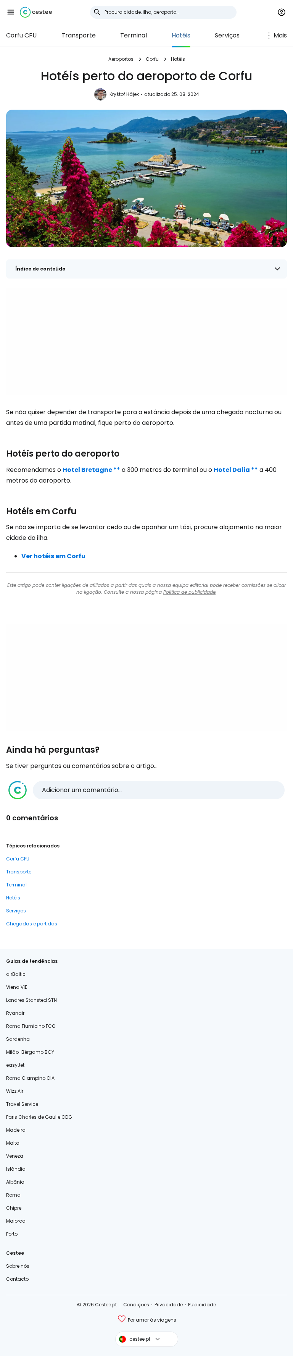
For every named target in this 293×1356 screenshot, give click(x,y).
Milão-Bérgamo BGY (30, 1052)
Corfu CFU (21, 35)
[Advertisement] (146, 341)
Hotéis (181, 35)
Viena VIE (16, 987)
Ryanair (15, 1013)
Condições (136, 1304)
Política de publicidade (189, 592)
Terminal (133, 35)
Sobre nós (17, 1266)
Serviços (227, 35)
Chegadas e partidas (31, 923)
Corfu (152, 59)
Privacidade (169, 1304)
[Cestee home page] (36, 12)
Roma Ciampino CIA (30, 1078)
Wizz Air (14, 1091)
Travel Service (22, 1104)
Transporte (78, 35)
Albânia (15, 1182)
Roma (13, 1195)
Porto (12, 1234)
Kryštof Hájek (124, 94)
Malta (12, 1143)
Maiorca (16, 1221)
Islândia (16, 1169)
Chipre (13, 1208)
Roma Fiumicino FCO (30, 1026)
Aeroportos (121, 59)
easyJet (15, 1065)
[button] (11, 12)
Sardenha (18, 1039)
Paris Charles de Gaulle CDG (39, 1117)
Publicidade (202, 1304)
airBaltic (16, 974)
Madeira (16, 1130)
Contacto (17, 1279)
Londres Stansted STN (31, 1000)
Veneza (14, 1156)
